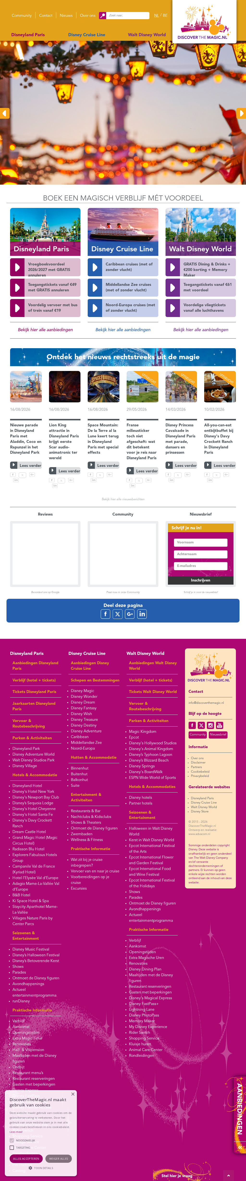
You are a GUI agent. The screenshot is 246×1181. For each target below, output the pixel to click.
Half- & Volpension (28, 1050)
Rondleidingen (141, 1056)
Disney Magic (82, 691)
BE (165, 16)
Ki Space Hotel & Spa (30, 901)
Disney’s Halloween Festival (36, 955)
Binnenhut (79, 768)
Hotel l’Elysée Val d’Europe (35, 878)
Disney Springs (142, 766)
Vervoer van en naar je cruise (95, 871)
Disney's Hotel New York (33, 792)
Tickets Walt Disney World (153, 692)
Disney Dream (83, 703)
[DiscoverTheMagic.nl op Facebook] (192, 725)
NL (156, 16)
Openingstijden (25, 1033)
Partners (196, 767)
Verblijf (18, 1021)
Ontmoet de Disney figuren (35, 978)
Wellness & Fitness (87, 840)
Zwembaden (81, 834)
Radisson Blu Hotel (28, 849)
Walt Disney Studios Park (33, 760)
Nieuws (66, 16)
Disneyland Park (26, 749)
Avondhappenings (28, 984)
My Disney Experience (148, 1027)
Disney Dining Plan (145, 969)
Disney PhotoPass (144, 1015)
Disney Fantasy (84, 708)
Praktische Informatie (32, 1010)
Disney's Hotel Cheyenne (34, 809)
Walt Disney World (147, 35)
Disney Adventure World (33, 755)
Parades (19, 973)
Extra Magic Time (27, 1038)
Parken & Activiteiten (32, 738)
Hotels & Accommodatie (34, 775)
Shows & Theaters (86, 823)
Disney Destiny (84, 726)
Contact (45, 16)
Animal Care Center (145, 1050)
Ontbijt (18, 1067)
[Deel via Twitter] (22, 475)
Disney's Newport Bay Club (35, 797)
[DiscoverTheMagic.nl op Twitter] (201, 725)
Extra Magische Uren (146, 958)
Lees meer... (22, 148)
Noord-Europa (83, 749)
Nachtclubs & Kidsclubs (91, 817)
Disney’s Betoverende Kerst (35, 961)
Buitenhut (79, 774)
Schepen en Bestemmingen (95, 680)
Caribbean (80, 737)
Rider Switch (139, 1033)
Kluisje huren (140, 1044)
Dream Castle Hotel (29, 832)
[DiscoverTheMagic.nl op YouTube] (219, 725)
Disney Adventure (86, 731)
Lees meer (16, 1132)
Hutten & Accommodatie (94, 758)
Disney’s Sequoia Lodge (32, 803)
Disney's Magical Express (150, 998)
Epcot (134, 738)
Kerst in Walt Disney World (151, 840)
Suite (75, 786)
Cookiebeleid (200, 771)
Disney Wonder (84, 697)
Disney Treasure (84, 720)
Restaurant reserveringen (33, 1079)
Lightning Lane (141, 1010)
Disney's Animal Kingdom (151, 749)
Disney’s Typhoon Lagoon (150, 755)
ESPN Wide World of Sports (152, 778)
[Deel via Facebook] (13, 475)
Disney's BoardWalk (146, 772)
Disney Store (200, 811)
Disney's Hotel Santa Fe (32, 815)
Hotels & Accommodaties (152, 787)
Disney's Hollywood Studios (153, 743)
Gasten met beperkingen (33, 1085)
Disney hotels (140, 798)
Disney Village (24, 766)
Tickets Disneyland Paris (34, 692)
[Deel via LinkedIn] (16, 481)
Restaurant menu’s (27, 1073)
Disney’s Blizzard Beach (149, 761)
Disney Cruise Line (86, 35)
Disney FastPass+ (144, 1004)
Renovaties (21, 1044)
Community (22, 16)
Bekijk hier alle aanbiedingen (45, 330)
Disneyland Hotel (27, 786)
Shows (18, 967)
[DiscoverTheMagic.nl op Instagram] (210, 725)
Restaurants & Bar (85, 811)
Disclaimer (198, 762)
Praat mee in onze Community (123, 592)
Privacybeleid (200, 776)
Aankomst (21, 1027)
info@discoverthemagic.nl (206, 703)
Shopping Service (144, 1038)
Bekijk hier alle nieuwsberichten (123, 499)
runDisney (21, 1001)
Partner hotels (140, 803)
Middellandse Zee (86, 743)
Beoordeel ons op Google (45, 592)
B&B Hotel (21, 895)
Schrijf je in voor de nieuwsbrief (201, 592)
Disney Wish (81, 714)
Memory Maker (142, 1021)
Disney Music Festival (30, 950)
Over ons (87, 16)
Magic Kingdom (142, 732)
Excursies (79, 889)
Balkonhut (79, 780)
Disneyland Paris (28, 35)
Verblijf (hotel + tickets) (34, 680)
